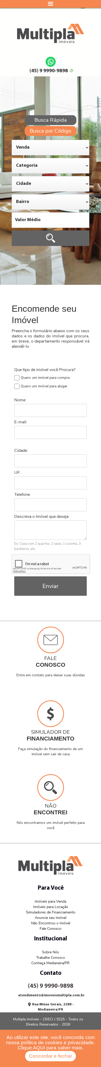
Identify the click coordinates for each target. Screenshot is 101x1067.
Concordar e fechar (50, 1056)
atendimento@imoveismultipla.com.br (51, 995)
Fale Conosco (50, 928)
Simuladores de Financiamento (50, 912)
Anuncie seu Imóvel (50, 917)
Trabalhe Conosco (50, 957)
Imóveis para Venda (50, 901)
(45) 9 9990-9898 (49, 71)
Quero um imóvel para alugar (44, 386)
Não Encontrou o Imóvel (50, 923)
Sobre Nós (50, 952)
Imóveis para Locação (50, 906)
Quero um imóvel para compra (45, 377)
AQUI (39, 1047)
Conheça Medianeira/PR (50, 963)
